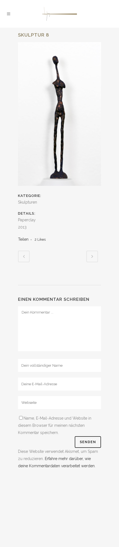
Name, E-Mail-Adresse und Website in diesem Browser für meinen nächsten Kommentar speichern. (54, 425)
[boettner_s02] (59, 189)
